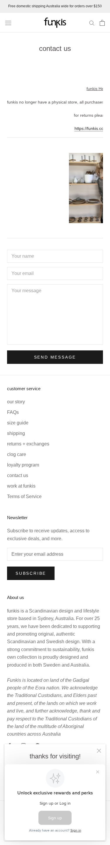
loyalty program (23, 464)
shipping (16, 433)
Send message (55, 357)
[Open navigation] (8, 22)
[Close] (99, 750)
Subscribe (31, 573)
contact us (17, 475)
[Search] (91, 22)
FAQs (13, 412)
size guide (17, 422)
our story (16, 401)
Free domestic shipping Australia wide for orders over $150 (55, 6)
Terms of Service (24, 496)
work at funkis (21, 485)
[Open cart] (102, 23)
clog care (16, 454)
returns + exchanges (28, 443)
